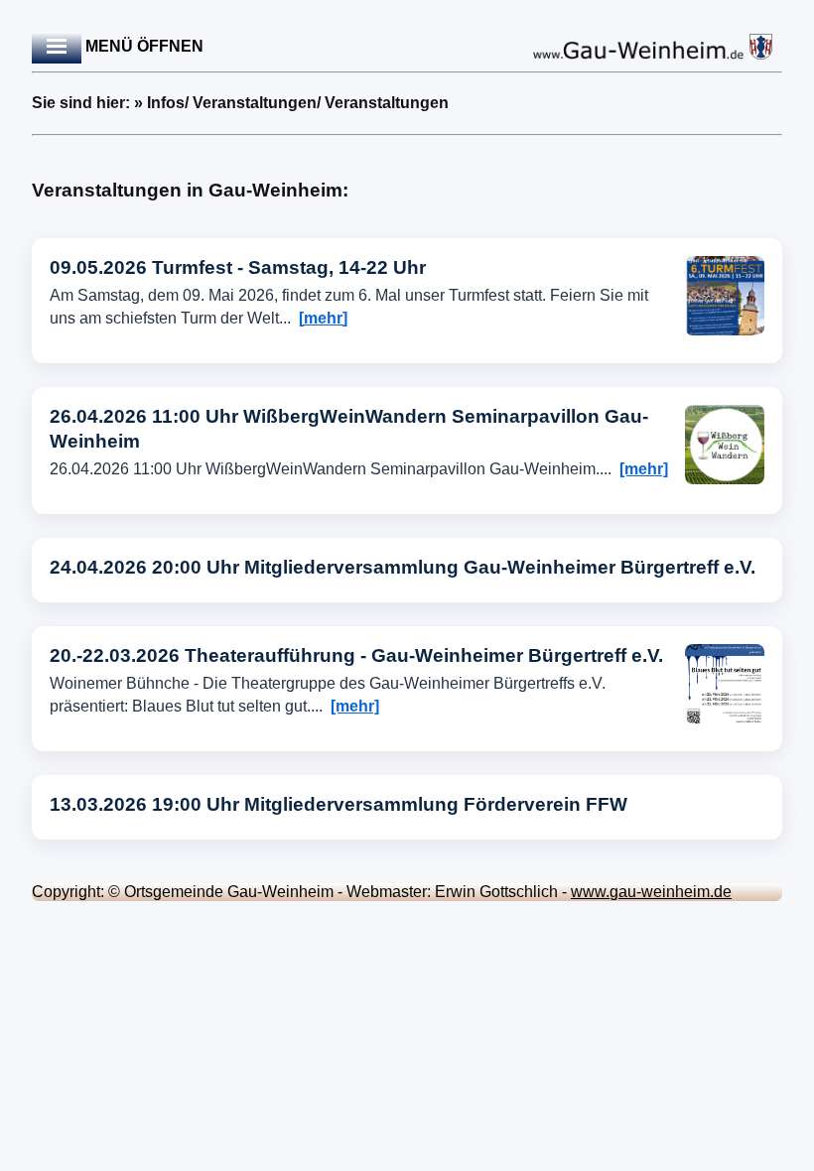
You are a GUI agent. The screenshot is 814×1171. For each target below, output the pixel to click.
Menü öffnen (142, 46)
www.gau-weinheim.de (651, 891)
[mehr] (323, 318)
